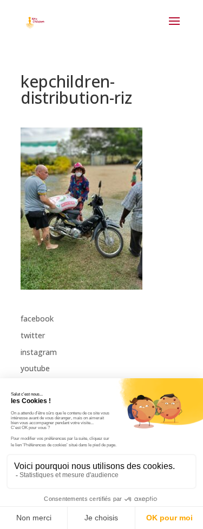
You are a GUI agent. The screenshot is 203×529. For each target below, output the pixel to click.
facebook (37, 318)
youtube (35, 368)
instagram (39, 352)
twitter (33, 335)
